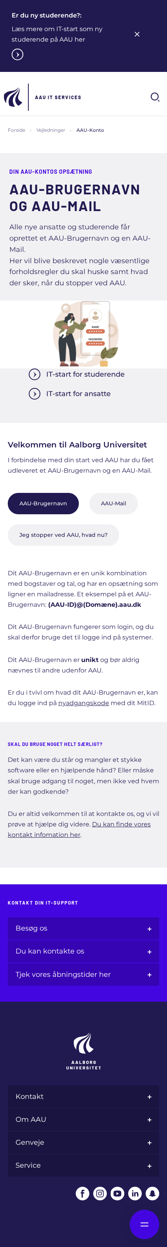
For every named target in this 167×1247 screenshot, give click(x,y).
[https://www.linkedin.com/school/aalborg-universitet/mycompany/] (135, 1193)
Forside (16, 130)
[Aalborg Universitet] (13, 97)
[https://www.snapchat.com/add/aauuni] (152, 1193)
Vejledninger (51, 130)
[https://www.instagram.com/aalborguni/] (100, 1193)
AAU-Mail (113, 503)
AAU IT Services (58, 97)
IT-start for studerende (85, 374)
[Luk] (137, 34)
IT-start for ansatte (78, 393)
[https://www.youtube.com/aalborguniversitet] (117, 1193)
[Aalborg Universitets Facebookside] (82, 1193)
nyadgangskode (83, 703)
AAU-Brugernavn (43, 503)
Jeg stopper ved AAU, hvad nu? (63, 534)
